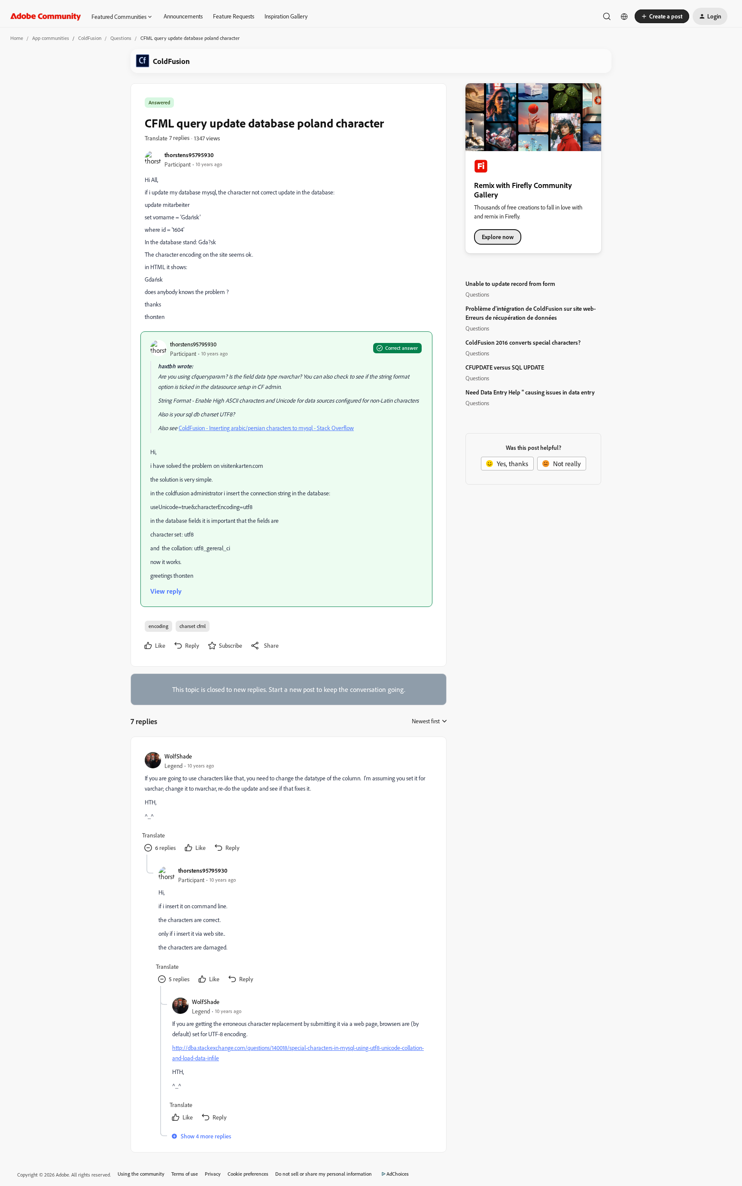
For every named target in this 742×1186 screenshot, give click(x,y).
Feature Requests (233, 16)
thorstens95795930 (189, 154)
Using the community (141, 1174)
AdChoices (397, 1174)
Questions (120, 38)
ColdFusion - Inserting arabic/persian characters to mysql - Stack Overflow (266, 427)
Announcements (183, 16)
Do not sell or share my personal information (323, 1174)
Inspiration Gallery (286, 16)
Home (16, 38)
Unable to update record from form (510, 283)
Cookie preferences (248, 1174)
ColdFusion (89, 38)
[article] (288, 803)
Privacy (213, 1174)
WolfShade (178, 756)
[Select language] (624, 16)
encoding (158, 626)
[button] (662, 16)
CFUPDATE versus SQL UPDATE (504, 367)
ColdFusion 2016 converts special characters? (523, 342)
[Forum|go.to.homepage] (45, 16)
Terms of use (184, 1174)
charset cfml (192, 626)
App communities (50, 38)
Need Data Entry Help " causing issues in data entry (530, 392)
